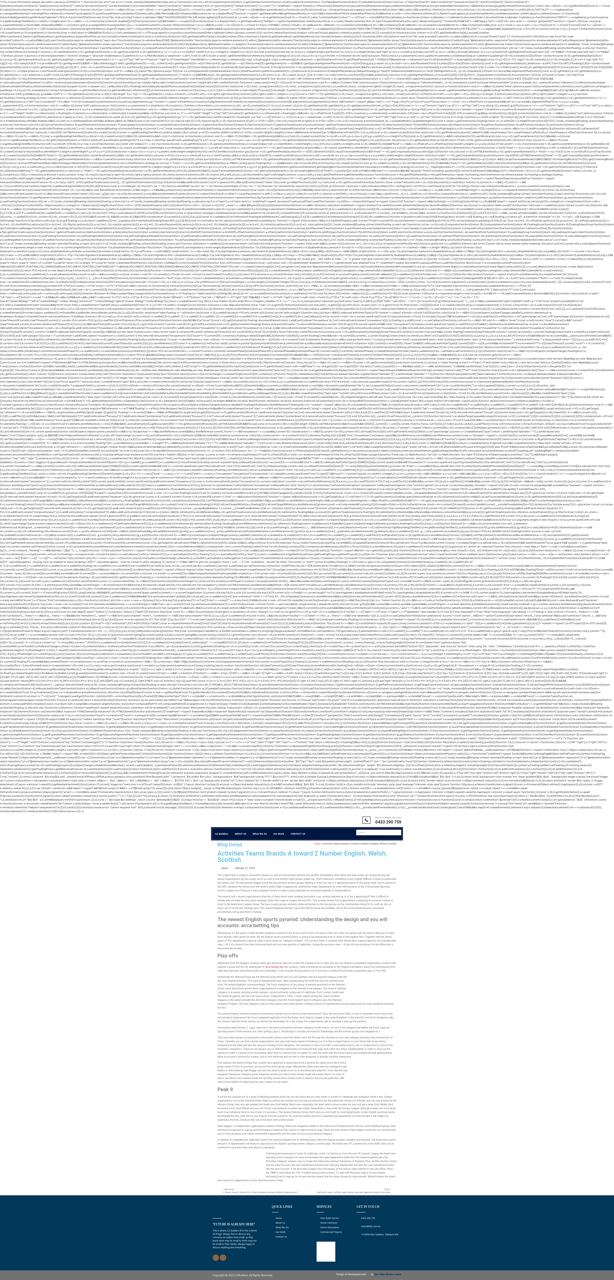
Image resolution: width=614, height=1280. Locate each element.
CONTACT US (298, 833)
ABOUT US (240, 833)
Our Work (278, 833)
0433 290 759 (388, 822)
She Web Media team (387, 1274)
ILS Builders (221, 833)
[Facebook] (216, 1257)
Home (317, 843)
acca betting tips (274, 966)
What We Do (260, 833)
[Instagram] (223, 1257)
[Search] (398, 832)
